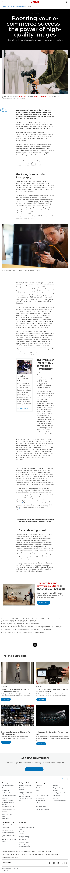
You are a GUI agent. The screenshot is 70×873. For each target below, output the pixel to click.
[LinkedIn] (58, 863)
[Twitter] (62, 863)
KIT (37, 729)
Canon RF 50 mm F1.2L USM (42, 96)
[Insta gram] (54, 863)
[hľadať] (2, 2)
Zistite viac (6, 699)
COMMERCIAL (35, 13)
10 (19, 508)
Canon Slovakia (7, 862)
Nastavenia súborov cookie (10, 858)
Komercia (4, 686)
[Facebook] (50, 863)
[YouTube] (66, 863)
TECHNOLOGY (4, 729)
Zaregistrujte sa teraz (34, 769)
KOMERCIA (39, 686)
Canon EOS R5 (21, 96)
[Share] (35, 645)
